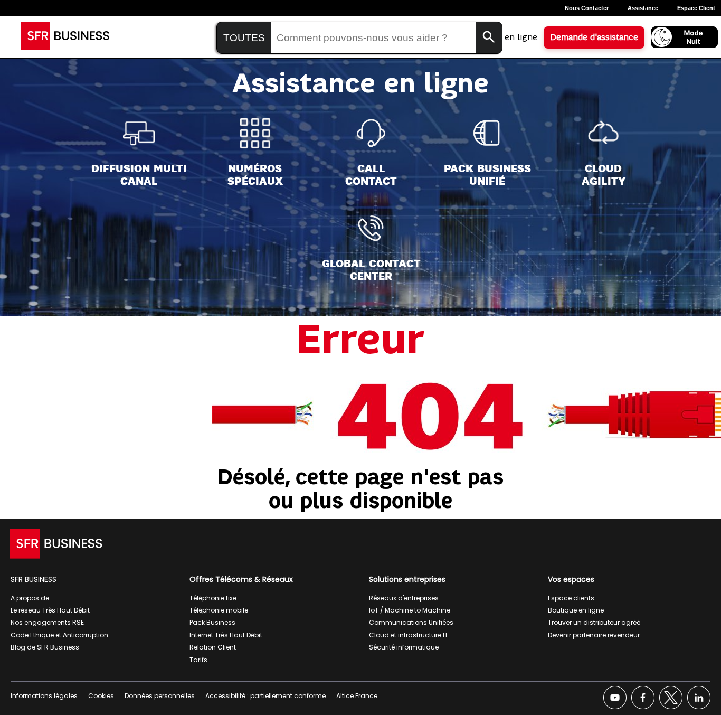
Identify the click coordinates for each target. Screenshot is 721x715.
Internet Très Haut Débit (225, 635)
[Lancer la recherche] (489, 37)
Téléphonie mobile (218, 610)
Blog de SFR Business (45, 647)
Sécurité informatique (404, 647)
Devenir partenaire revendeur (594, 635)
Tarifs (198, 659)
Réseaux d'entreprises (404, 598)
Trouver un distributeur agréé (594, 622)
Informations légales (44, 695)
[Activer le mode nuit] (684, 37)
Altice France (356, 695)
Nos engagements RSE (47, 622)
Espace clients (571, 598)
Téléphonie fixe (212, 598)
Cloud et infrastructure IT (408, 635)
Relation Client (212, 647)
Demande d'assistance (594, 37)
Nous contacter (587, 8)
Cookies (101, 695)
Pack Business (212, 622)
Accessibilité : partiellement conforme (265, 695)
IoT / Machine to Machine (409, 610)
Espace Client (696, 8)
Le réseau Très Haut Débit (50, 610)
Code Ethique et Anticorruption (59, 635)
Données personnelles (160, 695)
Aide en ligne (511, 37)
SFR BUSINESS (33, 579)
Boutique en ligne (576, 610)
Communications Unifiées (411, 622)
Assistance (643, 8)
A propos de (30, 598)
